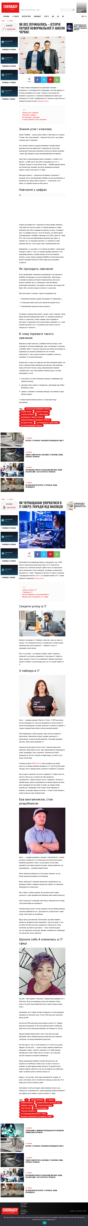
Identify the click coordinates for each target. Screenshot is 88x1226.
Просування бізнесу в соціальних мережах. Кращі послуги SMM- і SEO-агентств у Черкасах (44, 471)
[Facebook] (37, 80)
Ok (45, 1223)
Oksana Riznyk (11, 29)
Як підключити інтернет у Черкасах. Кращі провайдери (41, 486)
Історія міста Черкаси (80, 10)
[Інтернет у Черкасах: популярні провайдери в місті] (12, 439)
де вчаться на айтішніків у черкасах (38, 409)
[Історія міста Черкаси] (81, 7)
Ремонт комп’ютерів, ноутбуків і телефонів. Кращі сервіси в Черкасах (44, 456)
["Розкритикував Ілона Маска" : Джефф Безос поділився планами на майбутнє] (70, 27)
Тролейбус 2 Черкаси (8, 99)
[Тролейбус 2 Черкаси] (9, 91)
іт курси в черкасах (42, 411)
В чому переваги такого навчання (34, 119)
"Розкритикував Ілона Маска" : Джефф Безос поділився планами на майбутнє (80, 27)
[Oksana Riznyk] (5, 29)
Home (3, 21)
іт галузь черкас (26, 411)
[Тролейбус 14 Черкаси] (9, 75)
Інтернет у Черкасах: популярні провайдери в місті (45, 440)
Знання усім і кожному (30, 113)
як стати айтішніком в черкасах (31, 425)
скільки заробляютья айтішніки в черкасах (35, 420)
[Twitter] (44, 80)
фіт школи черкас (27, 423)
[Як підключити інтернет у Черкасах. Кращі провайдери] (12, 485)
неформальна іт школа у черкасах (32, 417)
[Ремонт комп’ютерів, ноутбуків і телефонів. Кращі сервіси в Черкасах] (12, 455)
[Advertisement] (77, 66)
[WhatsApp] (57, 80)
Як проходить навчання (31, 117)
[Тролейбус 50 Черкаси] (9, 58)
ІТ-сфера (10, 21)
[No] (85, 1220)
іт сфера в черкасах (27, 414)
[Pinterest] (50, 80)
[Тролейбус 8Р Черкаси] (9, 42)
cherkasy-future (43, 101)
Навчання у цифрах (29, 115)
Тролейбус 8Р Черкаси (9, 49)
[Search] (73, 10)
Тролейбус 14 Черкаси (9, 82)
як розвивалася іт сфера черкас (47, 423)
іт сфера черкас (43, 414)
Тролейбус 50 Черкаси (9, 66)
